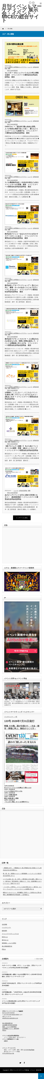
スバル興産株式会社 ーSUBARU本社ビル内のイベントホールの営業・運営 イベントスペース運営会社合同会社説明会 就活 (21, 184)
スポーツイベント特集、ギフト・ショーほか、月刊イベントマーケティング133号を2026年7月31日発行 (21, 967)
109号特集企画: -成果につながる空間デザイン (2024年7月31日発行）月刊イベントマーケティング (22, 975)
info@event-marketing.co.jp (10, 1018)
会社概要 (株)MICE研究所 (9, 1025)
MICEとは (5, 937)
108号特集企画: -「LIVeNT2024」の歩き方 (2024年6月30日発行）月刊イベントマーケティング (21, 993)
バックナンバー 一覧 (10, 716)
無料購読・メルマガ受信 (9, 943)
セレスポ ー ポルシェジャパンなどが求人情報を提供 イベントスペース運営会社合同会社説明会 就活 (22, 75)
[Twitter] (20, 1062)
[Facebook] (24, 1062)
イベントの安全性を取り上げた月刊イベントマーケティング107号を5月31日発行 (21, 1002)
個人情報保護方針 (7, 946)
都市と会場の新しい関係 (11, 798)
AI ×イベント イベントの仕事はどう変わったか (17, 787)
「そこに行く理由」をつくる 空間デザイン (16, 801)
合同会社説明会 (23, 490)
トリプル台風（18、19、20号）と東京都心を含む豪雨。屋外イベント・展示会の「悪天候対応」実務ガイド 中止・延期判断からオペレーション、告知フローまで (22, 881)
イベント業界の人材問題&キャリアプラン (16, 67)
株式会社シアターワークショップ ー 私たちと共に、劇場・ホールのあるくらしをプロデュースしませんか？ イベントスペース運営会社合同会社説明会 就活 (22, 288)
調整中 (6, 1041)
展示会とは (5, 940)
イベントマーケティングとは (10, 933)
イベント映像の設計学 (10, 794)
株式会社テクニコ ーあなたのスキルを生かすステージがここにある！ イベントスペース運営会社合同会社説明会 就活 (21, 236)
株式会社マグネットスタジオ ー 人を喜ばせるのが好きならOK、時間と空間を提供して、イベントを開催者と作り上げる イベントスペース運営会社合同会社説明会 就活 (22, 342)
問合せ (4, 949)
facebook (33, 2)
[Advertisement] (20, 545)
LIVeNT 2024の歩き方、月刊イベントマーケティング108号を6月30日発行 (22, 984)
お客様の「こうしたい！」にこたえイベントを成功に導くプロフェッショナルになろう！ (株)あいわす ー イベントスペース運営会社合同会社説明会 (22, 395)
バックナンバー (6, 927)
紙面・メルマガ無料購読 (9, 1026)
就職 (9, 68)
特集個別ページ (15, 388)
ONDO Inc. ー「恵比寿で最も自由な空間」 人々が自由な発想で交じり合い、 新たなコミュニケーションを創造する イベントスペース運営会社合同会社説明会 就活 (21, 130)
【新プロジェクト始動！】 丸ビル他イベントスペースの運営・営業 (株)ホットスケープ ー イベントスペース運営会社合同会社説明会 (21, 448)
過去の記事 (39, 958)
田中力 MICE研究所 (12, 70)
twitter (30, 2)
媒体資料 (4, 930)
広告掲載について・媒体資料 (10, 1028)
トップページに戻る (22, 517)
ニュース (29, 67)
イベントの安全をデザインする (13, 791)
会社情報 (4, 924)
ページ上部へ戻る (41, 1076)
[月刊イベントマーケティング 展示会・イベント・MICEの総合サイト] (22, 13)
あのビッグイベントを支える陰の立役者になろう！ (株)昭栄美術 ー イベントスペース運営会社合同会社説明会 (21, 497)
